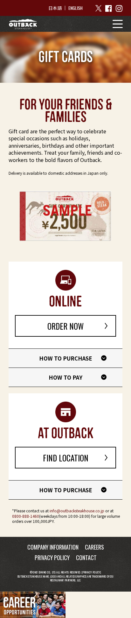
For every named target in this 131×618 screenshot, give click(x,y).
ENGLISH (75, 7)
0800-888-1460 (25, 516)
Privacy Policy (91, 572)
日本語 (55, 8)
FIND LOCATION (65, 458)
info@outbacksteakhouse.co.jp (77, 510)
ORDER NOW (65, 326)
